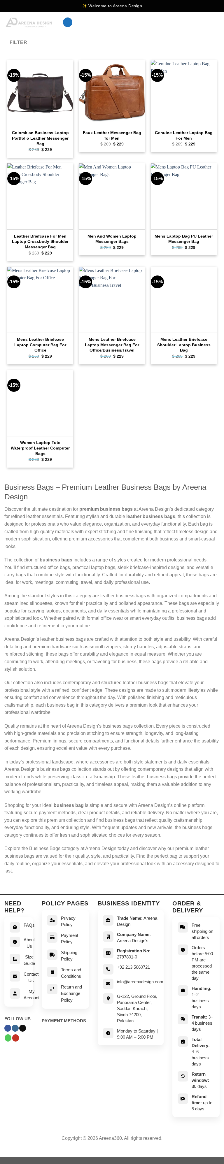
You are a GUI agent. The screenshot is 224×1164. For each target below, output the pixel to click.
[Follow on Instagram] (15, 1028)
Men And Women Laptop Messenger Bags (112, 239)
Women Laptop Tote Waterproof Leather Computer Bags (40, 448)
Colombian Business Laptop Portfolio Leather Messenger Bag (40, 138)
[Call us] (8, 1037)
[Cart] (217, 22)
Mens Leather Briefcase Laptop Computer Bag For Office (40, 344)
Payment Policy (69, 938)
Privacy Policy (68, 921)
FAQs (29, 925)
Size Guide (29, 960)
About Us (29, 943)
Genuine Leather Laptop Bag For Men (184, 135)
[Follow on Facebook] (7, 1028)
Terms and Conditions (71, 973)
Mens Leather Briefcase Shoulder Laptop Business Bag (184, 344)
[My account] (207, 22)
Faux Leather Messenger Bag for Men (112, 135)
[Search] (197, 22)
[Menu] (67, 22)
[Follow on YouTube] (15, 1037)
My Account (31, 994)
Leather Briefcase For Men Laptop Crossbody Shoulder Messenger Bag (40, 241)
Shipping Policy (69, 956)
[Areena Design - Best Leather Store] (29, 22)
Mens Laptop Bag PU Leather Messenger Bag (184, 239)
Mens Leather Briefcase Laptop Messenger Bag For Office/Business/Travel (112, 344)
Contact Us (31, 977)
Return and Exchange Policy (71, 993)
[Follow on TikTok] (22, 1028)
